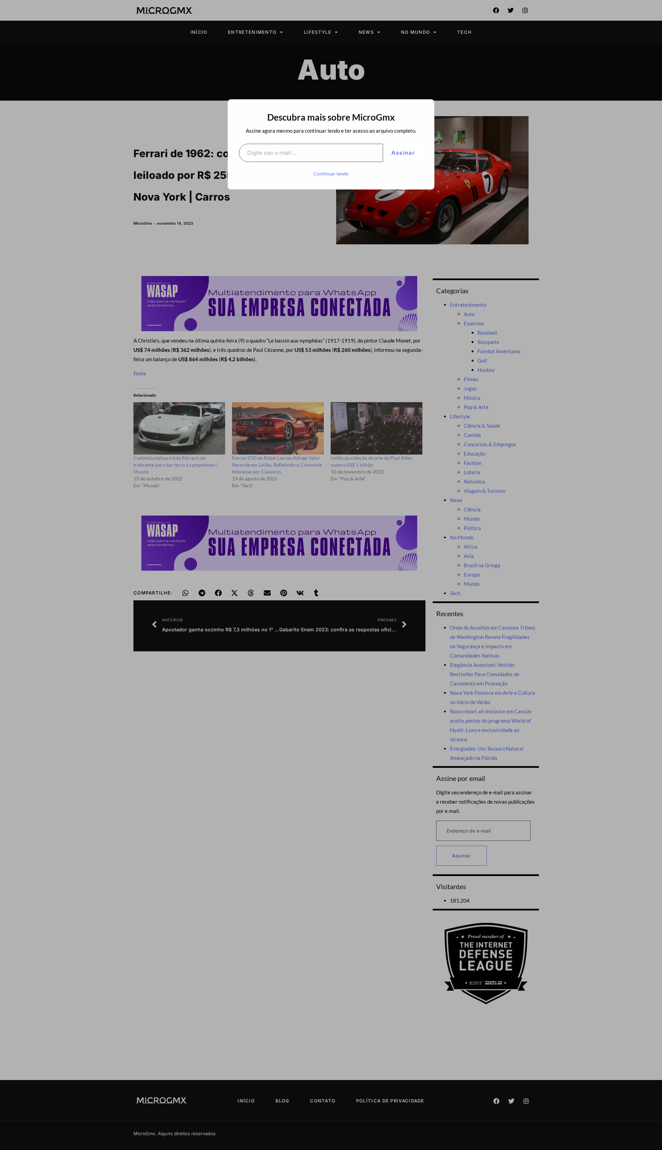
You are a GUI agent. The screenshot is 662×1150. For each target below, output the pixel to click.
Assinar (403, 152)
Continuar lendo (331, 173)
